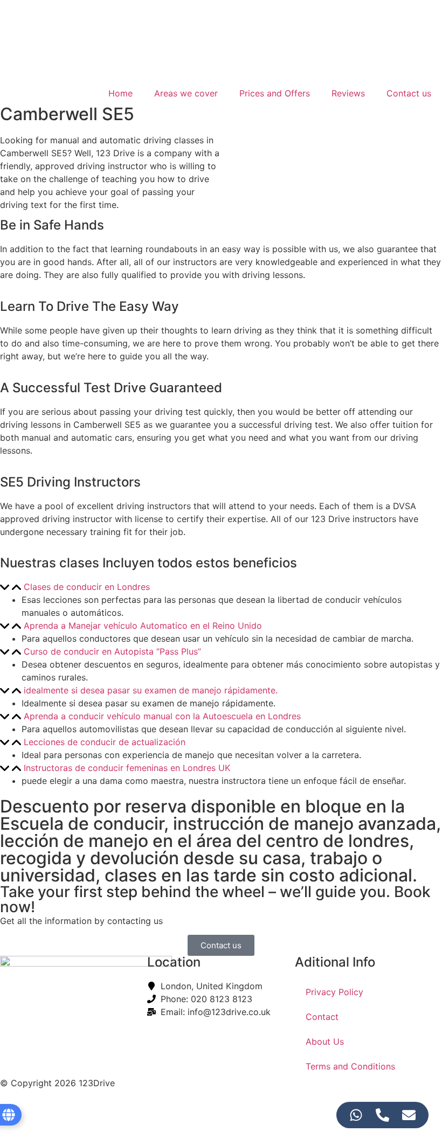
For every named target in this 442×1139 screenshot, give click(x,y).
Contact (322, 1016)
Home (120, 93)
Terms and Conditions (350, 1066)
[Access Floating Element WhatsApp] (356, 1115)
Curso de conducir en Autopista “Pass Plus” (112, 651)
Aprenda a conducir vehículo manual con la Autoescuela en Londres (162, 716)
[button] (221, 586)
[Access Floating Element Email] (409, 1115)
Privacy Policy (334, 992)
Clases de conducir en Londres (87, 586)
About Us (325, 1041)
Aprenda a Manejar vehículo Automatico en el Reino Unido (143, 625)
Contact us (408, 93)
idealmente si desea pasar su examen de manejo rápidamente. (151, 690)
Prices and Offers (274, 93)
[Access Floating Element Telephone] (382, 1115)
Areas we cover (186, 93)
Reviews (348, 93)
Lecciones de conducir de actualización (104, 742)
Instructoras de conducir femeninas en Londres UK (127, 767)
